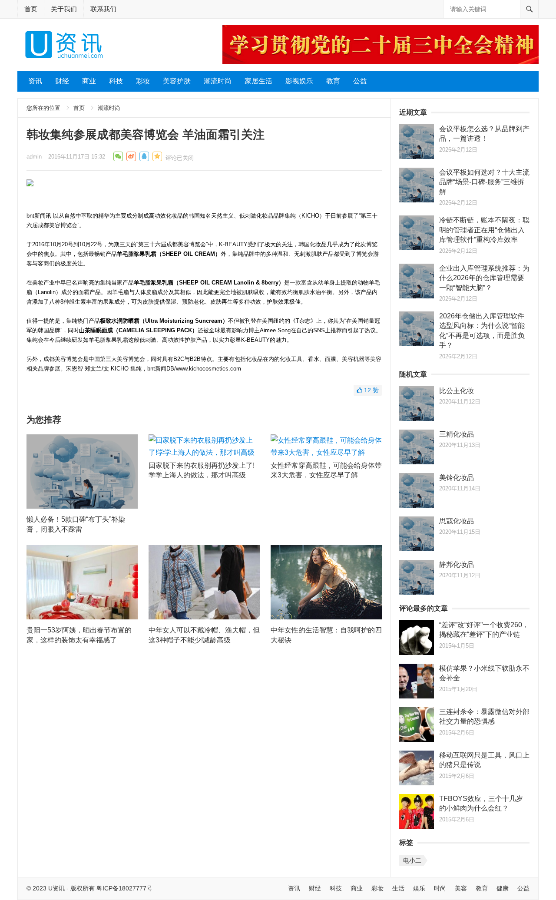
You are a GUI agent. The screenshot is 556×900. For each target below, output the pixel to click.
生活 (398, 888)
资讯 (35, 81)
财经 (62, 81)
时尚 (440, 888)
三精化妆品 (456, 434)
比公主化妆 (456, 390)
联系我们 (103, 9)
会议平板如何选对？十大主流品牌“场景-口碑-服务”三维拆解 (484, 182)
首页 (30, 9)
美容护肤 (177, 81)
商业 (89, 81)
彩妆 (143, 81)
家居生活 (258, 81)
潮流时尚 (218, 81)
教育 (333, 81)
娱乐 (419, 888)
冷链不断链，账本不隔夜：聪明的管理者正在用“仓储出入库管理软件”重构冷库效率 (484, 229)
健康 (502, 888)
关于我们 (64, 9)
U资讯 (56, 888)
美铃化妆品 (456, 477)
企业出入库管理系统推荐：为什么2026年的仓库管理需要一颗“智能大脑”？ (484, 278)
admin (34, 156)
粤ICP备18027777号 (124, 888)
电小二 (412, 860)
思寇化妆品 (456, 521)
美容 (461, 888)
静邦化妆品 (456, 564)
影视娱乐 (299, 81)
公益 (360, 81)
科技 (116, 81)
